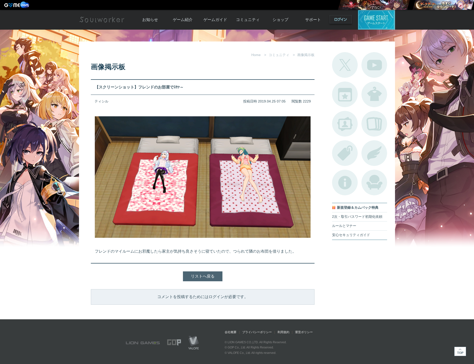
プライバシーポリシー (257, 332)
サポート (313, 20)
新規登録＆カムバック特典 (357, 207)
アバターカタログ (374, 94)
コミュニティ (248, 20)
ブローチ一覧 (374, 153)
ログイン (340, 20)
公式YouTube (374, 65)
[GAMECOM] (17, 5)
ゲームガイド (215, 20)
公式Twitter (345, 65)
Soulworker (101, 20)
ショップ (280, 20)
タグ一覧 (345, 153)
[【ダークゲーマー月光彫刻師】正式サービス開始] (443, 5)
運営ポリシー (304, 332)
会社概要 (231, 332)
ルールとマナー (344, 226)
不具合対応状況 (345, 182)
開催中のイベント (345, 94)
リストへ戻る (203, 276)
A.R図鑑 (374, 124)
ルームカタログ (374, 182)
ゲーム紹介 (183, 20)
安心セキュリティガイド (351, 235)
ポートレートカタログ (345, 124)
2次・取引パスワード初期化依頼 (357, 217)
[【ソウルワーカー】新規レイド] (374, 5)
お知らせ (150, 20)
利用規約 (283, 332)
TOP (460, 351)
